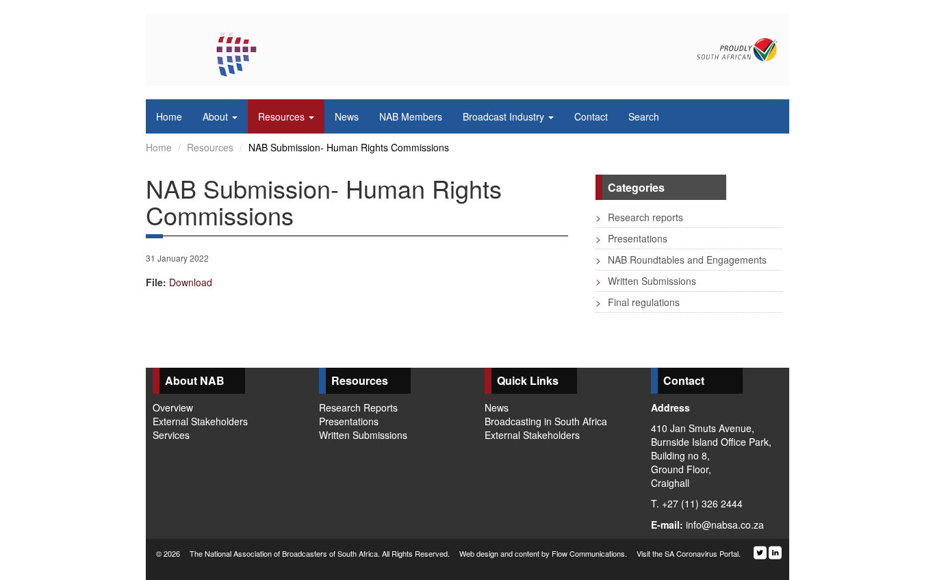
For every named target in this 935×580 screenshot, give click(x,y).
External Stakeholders (200, 421)
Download (190, 282)
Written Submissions (645, 281)
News (497, 407)
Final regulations (637, 302)
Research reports (639, 217)
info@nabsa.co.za (725, 524)
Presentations (631, 238)
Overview (173, 407)
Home (159, 147)
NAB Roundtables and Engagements (681, 259)
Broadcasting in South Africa (546, 421)
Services (171, 435)
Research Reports (358, 407)
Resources (210, 147)
